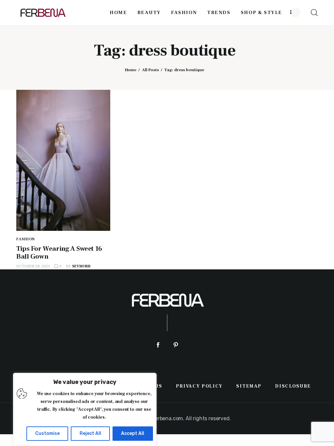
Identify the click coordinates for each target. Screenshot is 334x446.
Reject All (90, 433)
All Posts (150, 69)
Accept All (132, 433)
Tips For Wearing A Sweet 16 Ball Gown (59, 252)
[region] (85, 409)
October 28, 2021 (33, 266)
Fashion (25, 239)
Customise (47, 433)
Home (130, 69)
